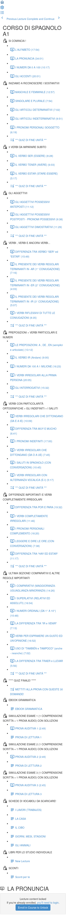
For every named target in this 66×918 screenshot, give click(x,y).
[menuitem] (2, 8)
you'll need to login (48, 902)
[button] (2, 3)
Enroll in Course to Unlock (33, 907)
